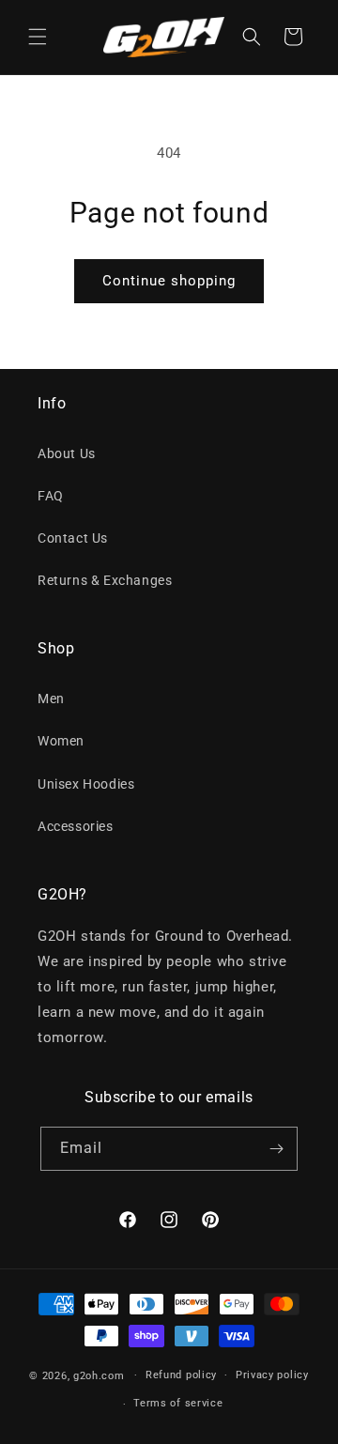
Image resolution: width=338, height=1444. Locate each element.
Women (61, 740)
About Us (67, 453)
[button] (37, 36)
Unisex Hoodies (86, 783)
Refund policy (181, 1375)
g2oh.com (99, 1375)
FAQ (51, 495)
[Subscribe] (276, 1149)
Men (51, 698)
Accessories (76, 826)
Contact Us (73, 537)
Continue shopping (169, 280)
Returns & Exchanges (105, 580)
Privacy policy (272, 1375)
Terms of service (178, 1403)
